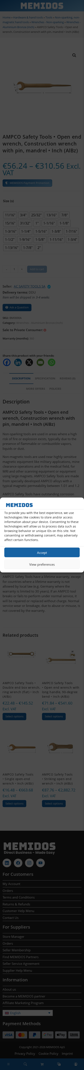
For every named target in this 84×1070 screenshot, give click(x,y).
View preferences (42, 564)
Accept (42, 552)
